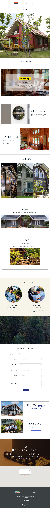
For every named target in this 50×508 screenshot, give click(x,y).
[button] (47, 3)
